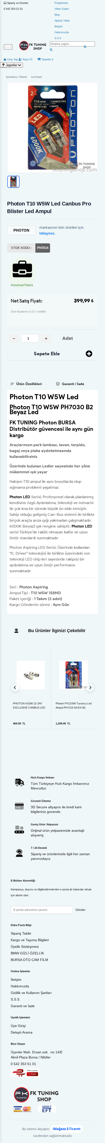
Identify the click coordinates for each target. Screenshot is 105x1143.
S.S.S (57, 38)
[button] (52, 127)
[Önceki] (14, 687)
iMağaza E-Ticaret (67, 1129)
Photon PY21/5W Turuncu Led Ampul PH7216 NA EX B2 (74, 705)
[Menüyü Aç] (8, 47)
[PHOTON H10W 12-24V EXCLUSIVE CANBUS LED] (31, 675)
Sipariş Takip (62, 20)
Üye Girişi (18, 1026)
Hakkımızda (61, 32)
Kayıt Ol (27, 59)
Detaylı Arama (21, 1032)
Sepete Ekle (47, 353)
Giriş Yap (12, 59)
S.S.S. (15, 999)
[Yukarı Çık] (3, 64)
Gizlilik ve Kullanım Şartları (31, 993)
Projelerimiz (61, 2)
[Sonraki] (90, 687)
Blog (57, 14)
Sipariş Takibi (21, 933)
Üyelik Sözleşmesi (25, 947)
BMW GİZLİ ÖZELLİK (27, 953)
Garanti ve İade (23, 1006)
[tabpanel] (52, 502)
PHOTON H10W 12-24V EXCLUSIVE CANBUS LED (29, 705)
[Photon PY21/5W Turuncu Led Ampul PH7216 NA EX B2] (73, 675)
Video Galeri (61, 8)
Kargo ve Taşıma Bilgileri (30, 940)
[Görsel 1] (13, 182)
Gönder (80, 910)
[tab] (29, 384)
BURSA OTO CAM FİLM (29, 960)
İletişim (58, 26)
